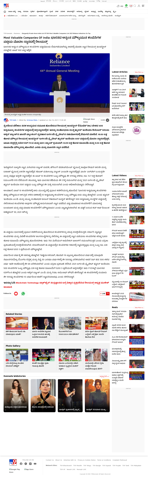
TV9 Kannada (8, 33)
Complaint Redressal (120, 460)
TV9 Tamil (125, 465)
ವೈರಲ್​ (86, 11)
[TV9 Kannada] (6, 6)
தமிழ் (85, 1)
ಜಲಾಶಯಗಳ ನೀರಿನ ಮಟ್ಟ (67, 16)
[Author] (6, 120)
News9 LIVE (71, 469)
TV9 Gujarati (106, 465)
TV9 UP (62, 469)
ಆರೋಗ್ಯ (79, 11)
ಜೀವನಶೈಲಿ (70, 11)
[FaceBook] (21, 463)
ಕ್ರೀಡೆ (51, 11)
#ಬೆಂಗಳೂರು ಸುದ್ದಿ (93, 16)
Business (17, 33)
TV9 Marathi (77, 465)
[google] (90, 120)
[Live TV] (130, 5)
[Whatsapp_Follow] (23, 294)
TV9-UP (104, 1)
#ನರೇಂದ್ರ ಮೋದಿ (107, 16)
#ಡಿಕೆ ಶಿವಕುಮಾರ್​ (51, 16)
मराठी (61, 1)
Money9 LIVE (81, 469)
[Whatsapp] (125, 6)
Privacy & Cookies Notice (87, 460)
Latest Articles (120, 72)
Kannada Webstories (15, 376)
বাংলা (74, 1)
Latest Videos (119, 176)
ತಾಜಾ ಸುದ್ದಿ (12, 11)
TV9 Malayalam (136, 465)
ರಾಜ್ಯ (19, 11)
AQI (121, 6)
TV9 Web (13, 120)
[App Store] (30, 471)
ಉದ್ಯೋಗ (118, 16)
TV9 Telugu (87, 465)
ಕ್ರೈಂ (114, 11)
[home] (5, 11)
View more (138, 72)
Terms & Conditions (104, 460)
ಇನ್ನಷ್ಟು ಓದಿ (103, 376)
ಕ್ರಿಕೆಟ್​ (33, 11)
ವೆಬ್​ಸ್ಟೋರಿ (81, 16)
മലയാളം (92, 1)
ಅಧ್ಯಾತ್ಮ (93, 11)
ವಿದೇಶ (62, 11)
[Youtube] (16, 294)
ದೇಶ (56, 11)
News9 (43, 1)
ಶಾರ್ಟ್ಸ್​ (41, 16)
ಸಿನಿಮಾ (25, 11)
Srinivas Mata (32, 120)
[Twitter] (25, 463)
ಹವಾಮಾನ (33, 16)
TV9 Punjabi (116, 465)
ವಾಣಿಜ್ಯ (100, 11)
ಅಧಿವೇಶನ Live (12, 16)
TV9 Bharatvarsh (66, 465)
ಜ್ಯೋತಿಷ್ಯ (108, 11)
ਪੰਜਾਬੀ (79, 1)
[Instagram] (30, 463)
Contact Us (50, 460)
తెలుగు (55, 1)
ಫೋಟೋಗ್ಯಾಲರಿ (42, 11)
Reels (115, 307)
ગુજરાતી (68, 1)
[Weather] (117, 6)
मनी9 (98, 1)
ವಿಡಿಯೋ (24, 16)
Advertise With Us (70, 460)
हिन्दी (48, 1)
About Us (58, 460)
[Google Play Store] (15, 471)
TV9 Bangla (97, 465)
